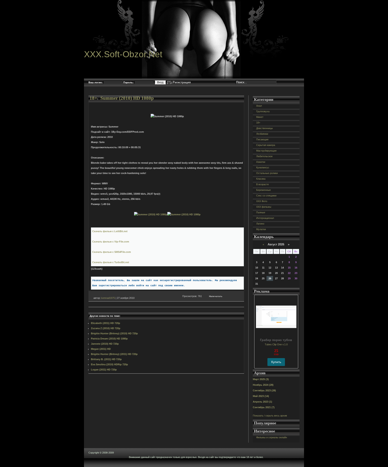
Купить (276, 362)
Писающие (262, 139)
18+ (93, 98)
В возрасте (262, 184)
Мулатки (261, 229)
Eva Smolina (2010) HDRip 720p (109, 364)
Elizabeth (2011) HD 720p (105, 323)
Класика (260, 178)
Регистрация (182, 82)
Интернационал (265, 218)
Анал (259, 105)
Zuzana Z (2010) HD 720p (105, 328)
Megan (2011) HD (101, 349)
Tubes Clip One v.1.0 (276, 344)
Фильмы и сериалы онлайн (271, 437)
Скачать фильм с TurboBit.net (110, 262)
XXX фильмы (263, 206)
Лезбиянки (262, 133)
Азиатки (260, 162)
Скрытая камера (265, 145)
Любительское (264, 156)
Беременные (263, 190)
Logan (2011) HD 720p (104, 369)
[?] (169, 82)
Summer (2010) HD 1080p (127, 98)
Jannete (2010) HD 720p (105, 343)
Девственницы (264, 128)
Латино (260, 223)
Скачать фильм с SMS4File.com (111, 252)
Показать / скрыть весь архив (270, 415)
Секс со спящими (266, 195)
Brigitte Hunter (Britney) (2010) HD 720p (114, 333)
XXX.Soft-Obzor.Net (123, 54)
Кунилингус (262, 167)
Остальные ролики (267, 173)
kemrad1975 (108, 298)
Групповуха (262, 111)
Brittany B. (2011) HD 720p (106, 359)
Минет (259, 117)
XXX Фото (261, 201)
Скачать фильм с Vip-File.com (110, 241)
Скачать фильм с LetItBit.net (110, 231)
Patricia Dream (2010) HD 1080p (109, 338)
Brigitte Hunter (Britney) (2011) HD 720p (114, 354)
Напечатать (215, 296)
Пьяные (260, 212)
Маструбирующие (266, 150)
